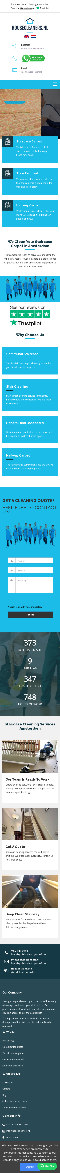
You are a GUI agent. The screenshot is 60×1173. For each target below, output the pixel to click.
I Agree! (30, 1167)
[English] (26, 36)
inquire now (15, 120)
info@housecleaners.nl (18, 1130)
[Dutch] (33, 36)
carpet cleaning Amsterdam (35, 4)
